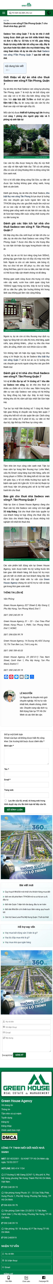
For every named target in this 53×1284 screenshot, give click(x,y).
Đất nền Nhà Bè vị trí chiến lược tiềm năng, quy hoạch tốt (26, 910)
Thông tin (5, 1109)
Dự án (6, 20)
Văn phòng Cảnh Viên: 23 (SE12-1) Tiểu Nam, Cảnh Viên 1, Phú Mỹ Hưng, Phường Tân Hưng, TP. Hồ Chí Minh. (26, 1214)
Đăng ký (5, 1122)
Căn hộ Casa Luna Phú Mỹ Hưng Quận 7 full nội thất (27, 917)
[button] (3, 13)
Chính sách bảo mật (10, 1130)
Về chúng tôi (7, 1105)
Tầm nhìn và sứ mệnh (11, 1113)
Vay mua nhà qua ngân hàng (18, 942)
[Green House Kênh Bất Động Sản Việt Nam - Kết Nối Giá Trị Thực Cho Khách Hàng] (26, 5)
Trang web (8, 790)
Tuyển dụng (6, 1117)
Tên (6, 769)
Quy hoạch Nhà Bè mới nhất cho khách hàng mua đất (27, 892)
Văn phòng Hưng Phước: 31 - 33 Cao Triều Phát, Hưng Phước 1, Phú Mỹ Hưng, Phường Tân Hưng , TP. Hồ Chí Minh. (26, 1196)
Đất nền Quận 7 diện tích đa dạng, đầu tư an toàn (25, 904)
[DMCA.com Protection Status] (9, 1136)
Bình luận (9, 746)
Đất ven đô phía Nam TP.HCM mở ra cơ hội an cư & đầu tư (25, 898)
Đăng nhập (6, 1126)
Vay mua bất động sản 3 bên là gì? (21, 933)
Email (7, 780)
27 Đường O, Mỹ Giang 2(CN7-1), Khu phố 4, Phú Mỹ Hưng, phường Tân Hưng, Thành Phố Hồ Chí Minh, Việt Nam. (26, 1178)
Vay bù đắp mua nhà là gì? (17, 937)
